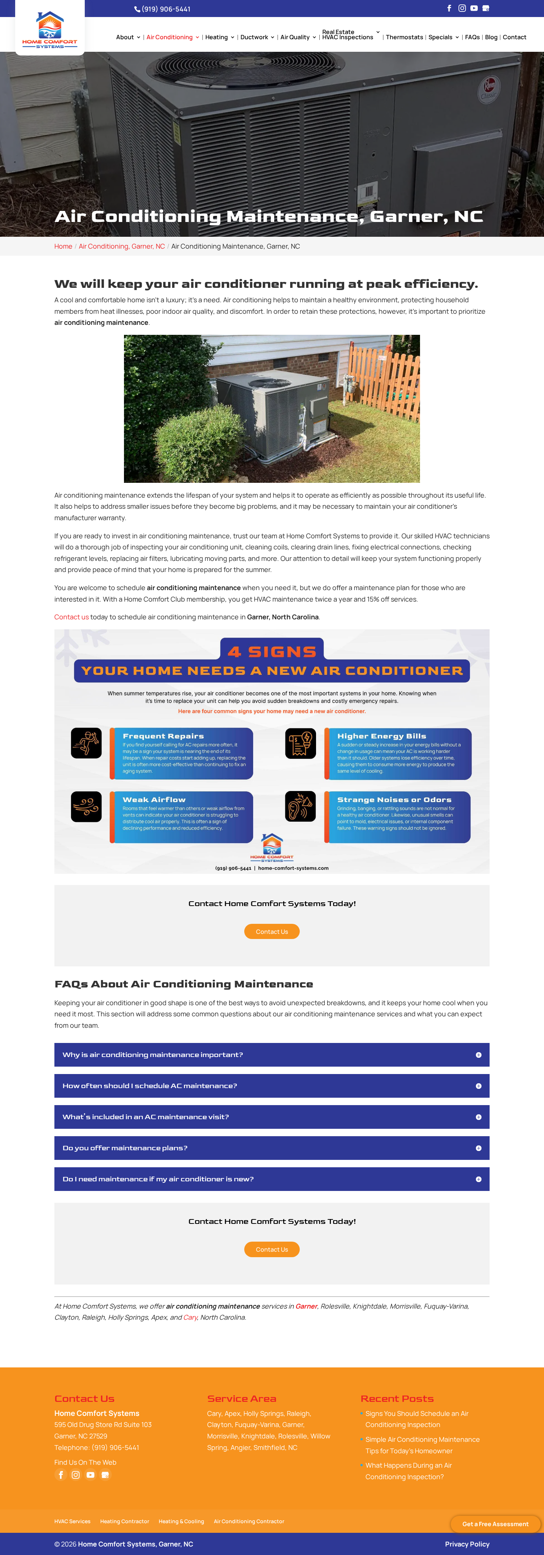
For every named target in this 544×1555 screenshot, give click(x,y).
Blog (491, 37)
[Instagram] (462, 8)
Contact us (71, 616)
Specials (441, 37)
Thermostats (404, 37)
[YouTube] (474, 8)
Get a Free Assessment (496, 1524)
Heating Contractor (124, 1521)
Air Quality (295, 37)
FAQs (472, 37)
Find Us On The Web (85, 1462)
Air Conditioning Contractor (249, 1521)
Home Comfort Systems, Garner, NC (135, 1543)
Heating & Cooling (181, 1521)
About (125, 37)
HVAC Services (72, 1521)
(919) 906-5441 (166, 8)
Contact (515, 37)
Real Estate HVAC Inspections (347, 35)
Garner (306, 1306)
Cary (190, 1317)
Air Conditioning (170, 37)
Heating (216, 37)
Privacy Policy (467, 1543)
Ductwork (254, 37)
